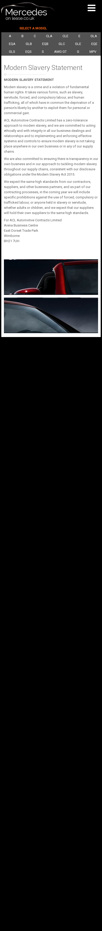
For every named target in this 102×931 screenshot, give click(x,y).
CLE (65, 36)
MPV (92, 52)
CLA (49, 36)
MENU (93, 8)
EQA (12, 44)
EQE (94, 44)
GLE (78, 44)
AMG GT (60, 52)
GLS (12, 52)
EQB (45, 44)
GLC (62, 44)
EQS (28, 52)
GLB (29, 44)
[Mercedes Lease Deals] (28, 19)
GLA (93, 36)
